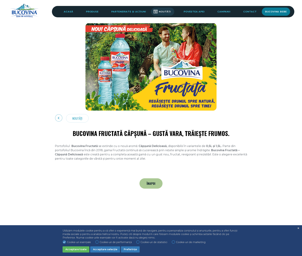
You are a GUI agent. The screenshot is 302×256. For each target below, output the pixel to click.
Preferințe (130, 249)
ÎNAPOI (151, 183)
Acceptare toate (76, 249)
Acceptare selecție (105, 249)
